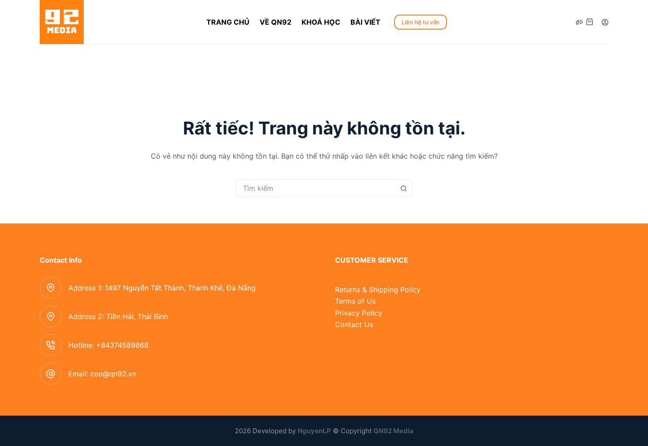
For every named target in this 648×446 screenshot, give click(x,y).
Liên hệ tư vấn (420, 22)
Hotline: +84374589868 (108, 345)
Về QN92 (275, 22)
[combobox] (315, 188)
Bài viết (365, 22)
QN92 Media (393, 431)
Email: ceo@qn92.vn (102, 373)
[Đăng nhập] (605, 22)
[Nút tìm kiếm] (403, 188)
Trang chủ (228, 22)
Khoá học (321, 22)
